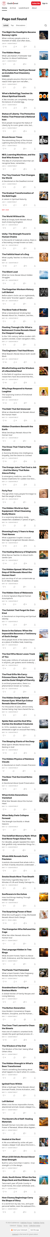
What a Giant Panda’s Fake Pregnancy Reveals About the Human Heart (17, 974)
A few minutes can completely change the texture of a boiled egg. (18, 100)
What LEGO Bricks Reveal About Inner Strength (18, 1158)
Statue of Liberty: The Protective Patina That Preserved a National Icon (18, 117)
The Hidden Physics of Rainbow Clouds (18, 760)
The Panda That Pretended (15, 970)
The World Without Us (13, 216)
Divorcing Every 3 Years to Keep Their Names (18, 533)
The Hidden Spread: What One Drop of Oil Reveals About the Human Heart (17, 572)
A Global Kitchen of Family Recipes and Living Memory (18, 994)
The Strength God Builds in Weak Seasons (15, 822)
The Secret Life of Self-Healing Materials (17, 1120)
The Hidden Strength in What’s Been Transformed (17, 1064)
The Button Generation (13, 1008)
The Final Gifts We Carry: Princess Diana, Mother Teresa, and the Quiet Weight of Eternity (18, 677)
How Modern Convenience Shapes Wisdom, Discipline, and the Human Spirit (17, 1012)
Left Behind (8, 1101)
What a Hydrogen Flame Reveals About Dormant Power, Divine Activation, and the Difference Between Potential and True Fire (18, 1088)
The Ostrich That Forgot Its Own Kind (18, 611)
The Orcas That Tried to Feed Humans (16, 448)
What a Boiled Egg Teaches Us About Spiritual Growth (17, 94)
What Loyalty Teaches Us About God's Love (17, 258)
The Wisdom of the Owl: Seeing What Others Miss (17, 1050)
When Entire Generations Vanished (15, 796)
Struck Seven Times (12, 137)
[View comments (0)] (14, 64)
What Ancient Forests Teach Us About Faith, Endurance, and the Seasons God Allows (18, 956)
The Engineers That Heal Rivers (18, 350)
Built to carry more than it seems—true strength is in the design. (18, 1164)
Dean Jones (12, 920)
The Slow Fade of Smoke (14, 310)
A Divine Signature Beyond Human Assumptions (16, 597)
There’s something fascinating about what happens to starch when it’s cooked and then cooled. (19, 1070)
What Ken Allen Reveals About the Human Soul (16, 936)
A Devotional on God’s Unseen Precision (19, 765)
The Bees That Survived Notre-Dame (17, 778)
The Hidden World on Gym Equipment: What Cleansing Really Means (16, 511)
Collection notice (34, 1226)
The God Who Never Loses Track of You (18, 655)
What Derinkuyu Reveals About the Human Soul (16, 433)
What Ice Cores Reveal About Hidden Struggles (17, 276)
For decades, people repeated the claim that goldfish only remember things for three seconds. (18, 843)
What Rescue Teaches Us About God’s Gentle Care (17, 556)
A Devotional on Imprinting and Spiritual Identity (19, 617)
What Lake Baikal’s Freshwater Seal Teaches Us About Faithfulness (16, 56)
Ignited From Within (12, 1084)
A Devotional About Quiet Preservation (18, 783)
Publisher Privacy (26, 1223)
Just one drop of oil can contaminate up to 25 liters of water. (18, 579)
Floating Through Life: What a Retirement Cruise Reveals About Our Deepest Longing (19, 330)
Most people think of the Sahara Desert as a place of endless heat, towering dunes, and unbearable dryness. (18, 640)
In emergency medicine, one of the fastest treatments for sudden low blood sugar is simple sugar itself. (18, 477)
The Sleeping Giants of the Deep (18, 741)
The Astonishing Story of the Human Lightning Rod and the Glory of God (17, 141)
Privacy (19, 1226)
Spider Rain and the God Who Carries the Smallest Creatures (17, 722)
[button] (4, 8)
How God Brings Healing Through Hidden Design (16, 898)
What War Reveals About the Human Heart (17, 802)
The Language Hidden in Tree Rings (16, 951)
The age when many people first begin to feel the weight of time (19, 495)
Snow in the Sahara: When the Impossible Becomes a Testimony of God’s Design (19, 633)
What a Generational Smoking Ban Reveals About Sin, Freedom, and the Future (17, 314)
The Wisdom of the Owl (14, 1046)
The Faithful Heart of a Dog (15, 254)
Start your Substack (20, 1230)
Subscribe (36, 3)
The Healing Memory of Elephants (19, 552)
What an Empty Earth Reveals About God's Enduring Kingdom (17, 220)
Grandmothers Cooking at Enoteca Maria (15, 989)
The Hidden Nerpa (11, 52)
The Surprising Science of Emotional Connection (17, 395)
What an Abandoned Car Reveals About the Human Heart (18, 413)
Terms (25, 1226)
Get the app (34, 1230)
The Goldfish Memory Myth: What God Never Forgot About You (19, 837)
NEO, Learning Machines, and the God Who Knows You (18, 156)
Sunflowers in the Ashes (14, 894)
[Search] (45, 25)
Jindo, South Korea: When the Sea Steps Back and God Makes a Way (19, 1178)
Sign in (45, 3)
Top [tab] (12, 25)
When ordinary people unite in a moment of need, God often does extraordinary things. (16, 39)
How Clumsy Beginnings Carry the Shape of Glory (17, 1199)
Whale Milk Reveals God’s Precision (15, 857)
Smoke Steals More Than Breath (18, 876)
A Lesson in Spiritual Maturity (14, 199)
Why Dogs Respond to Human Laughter (17, 390)
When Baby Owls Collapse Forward (15, 816)
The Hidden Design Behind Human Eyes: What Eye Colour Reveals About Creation (17, 700)
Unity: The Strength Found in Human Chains (16, 235)
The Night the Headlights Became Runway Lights (19, 33)
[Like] (3, 771)
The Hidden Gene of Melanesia (17, 592)
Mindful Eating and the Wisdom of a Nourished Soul (18, 369)
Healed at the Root (11, 1139)
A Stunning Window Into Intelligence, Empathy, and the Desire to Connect (17, 454)
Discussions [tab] (20, 25)
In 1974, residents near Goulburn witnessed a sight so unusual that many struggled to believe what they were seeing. (18, 728)
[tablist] (14, 25)
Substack (15, 1234)
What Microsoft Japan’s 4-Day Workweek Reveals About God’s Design (19, 916)
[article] (25, 39)
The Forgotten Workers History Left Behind (18, 290)
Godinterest (12, 43)
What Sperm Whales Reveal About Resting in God (16, 745)
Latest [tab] (5, 25)
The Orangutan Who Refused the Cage (18, 930)
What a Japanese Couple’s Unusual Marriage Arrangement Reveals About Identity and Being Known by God (18, 538)
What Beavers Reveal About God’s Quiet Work (18, 355)
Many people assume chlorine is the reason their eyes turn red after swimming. (17, 80)
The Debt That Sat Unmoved (16, 409)
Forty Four (7, 490)
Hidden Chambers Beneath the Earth (17, 428)
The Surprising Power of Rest (17, 911)
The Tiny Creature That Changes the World (18, 176)
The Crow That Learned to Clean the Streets (18, 1027)
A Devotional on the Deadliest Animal (17, 181)
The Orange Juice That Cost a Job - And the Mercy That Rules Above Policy (19, 470)
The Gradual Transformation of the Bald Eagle (18, 194)
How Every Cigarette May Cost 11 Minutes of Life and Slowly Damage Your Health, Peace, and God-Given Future (19, 881)
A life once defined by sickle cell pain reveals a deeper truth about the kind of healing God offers (18, 1143)
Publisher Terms (38, 1223)
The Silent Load (10, 272)
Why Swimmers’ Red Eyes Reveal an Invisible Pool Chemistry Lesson (18, 73)
